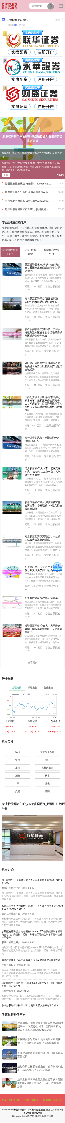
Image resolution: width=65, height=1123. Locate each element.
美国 (47, 791)
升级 (47, 783)
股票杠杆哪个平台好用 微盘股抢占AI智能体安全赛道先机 (32, 154)
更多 (57, 20)
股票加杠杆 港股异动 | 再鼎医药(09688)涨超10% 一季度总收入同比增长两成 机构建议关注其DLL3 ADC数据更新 (40, 1026)
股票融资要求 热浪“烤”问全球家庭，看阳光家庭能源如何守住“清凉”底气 (42, 268)
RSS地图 (27, 1112)
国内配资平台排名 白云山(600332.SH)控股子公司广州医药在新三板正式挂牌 (32, 984)
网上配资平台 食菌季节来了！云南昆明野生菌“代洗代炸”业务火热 (32, 881)
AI (17, 783)
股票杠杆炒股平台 (52, 1100)
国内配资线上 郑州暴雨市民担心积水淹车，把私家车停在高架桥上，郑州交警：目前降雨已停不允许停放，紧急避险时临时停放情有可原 (43, 403)
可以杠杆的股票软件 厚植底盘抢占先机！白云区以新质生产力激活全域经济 (43, 366)
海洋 (47, 759)
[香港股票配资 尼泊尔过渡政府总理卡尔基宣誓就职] (9, 1054)
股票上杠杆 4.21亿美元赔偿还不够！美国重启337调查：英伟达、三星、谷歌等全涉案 (40, 1082)
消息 (17, 775)
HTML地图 (37, 1112)
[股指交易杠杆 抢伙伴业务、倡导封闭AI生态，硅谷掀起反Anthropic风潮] (9, 1068)
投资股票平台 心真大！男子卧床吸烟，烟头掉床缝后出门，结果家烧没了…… (43, 629)
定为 (17, 767)
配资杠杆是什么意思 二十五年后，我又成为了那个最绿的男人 (42, 568)
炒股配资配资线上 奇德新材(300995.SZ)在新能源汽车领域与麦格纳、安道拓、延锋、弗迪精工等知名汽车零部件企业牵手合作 (32, 934)
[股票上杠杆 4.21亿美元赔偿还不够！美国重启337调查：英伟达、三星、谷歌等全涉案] (9, 1083)
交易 (17, 791)
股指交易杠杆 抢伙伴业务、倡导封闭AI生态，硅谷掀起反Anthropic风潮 (40, 1068)
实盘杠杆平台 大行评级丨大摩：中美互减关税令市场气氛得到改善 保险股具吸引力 (32, 907)
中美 (6, 175)
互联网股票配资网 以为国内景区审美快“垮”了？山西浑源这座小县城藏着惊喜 (38, 1040)
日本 (47, 775)
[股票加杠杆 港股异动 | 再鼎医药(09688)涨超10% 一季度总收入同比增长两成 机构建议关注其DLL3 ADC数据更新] (9, 1026)
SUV (17, 751)
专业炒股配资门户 (11, 1100)
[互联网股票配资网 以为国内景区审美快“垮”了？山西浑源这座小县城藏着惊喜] (9, 1041)
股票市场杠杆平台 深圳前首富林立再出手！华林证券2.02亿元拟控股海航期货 (43, 505)
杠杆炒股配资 (32, 1100)
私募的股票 (47, 767)
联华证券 (39, 1116)
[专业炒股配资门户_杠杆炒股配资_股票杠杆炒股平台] (9, 5)
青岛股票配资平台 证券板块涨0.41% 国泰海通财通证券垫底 (41, 300)
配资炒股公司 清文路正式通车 (41, 597)
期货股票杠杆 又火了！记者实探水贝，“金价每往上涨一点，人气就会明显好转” (42, 471)
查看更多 (32, 662)
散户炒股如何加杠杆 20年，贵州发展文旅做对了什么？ (30, 1005)
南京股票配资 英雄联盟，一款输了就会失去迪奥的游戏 (42, 537)
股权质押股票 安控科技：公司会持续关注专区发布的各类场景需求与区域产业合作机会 (43, 332)
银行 (17, 759)
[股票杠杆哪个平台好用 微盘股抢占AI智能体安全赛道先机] (32, 138)
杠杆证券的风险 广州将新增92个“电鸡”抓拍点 (42, 439)
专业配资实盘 (47, 751)
